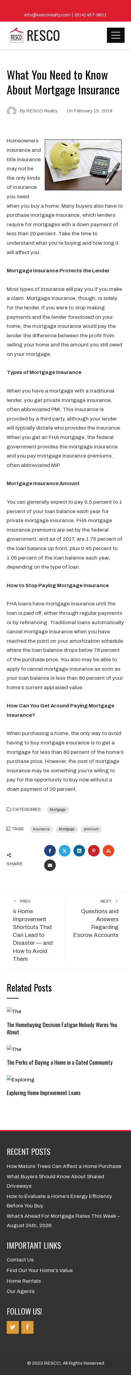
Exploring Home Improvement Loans (44, 1092)
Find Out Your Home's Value (40, 1270)
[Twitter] (13, 1327)
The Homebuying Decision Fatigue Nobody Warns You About (62, 1028)
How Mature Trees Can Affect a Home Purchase (64, 1166)
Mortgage (58, 810)
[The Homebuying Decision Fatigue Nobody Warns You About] (14, 1011)
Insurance (41, 829)
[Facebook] (27, 1327)
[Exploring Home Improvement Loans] (20, 1080)
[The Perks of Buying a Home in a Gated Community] (14, 1049)
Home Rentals (24, 1281)
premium (91, 829)
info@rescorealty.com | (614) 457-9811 (65, 14)
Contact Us (20, 1260)
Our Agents (20, 1291)
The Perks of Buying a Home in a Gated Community (60, 1062)
